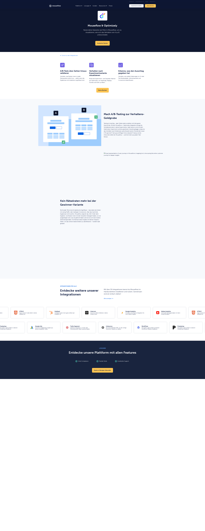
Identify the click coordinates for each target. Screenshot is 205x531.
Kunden (95, 6)
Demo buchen (102, 90)
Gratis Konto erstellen (136, 5)
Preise (110, 6)
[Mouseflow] (55, 6)
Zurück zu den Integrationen (70, 55)
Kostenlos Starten (102, 43)
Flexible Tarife (103, 361)
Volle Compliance (83, 361)
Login (146, 1)
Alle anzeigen (108, 298)
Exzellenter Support (123, 361)
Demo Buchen (150, 5)
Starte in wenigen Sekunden (102, 370)
